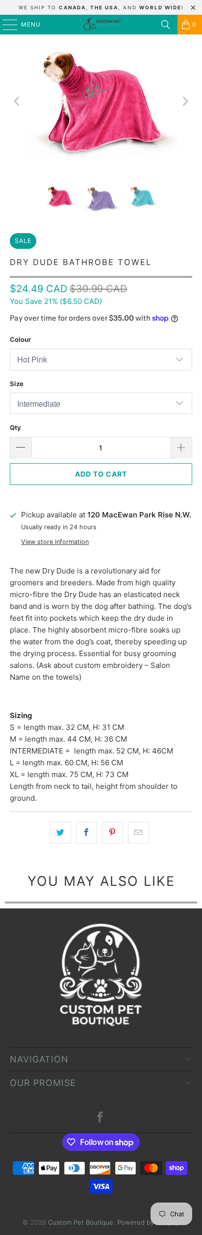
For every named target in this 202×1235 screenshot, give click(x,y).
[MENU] (5, 24)
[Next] (185, 101)
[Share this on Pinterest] (112, 832)
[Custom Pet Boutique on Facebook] (100, 1118)
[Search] (165, 24)
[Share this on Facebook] (86, 832)
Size (17, 384)
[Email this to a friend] (138, 832)
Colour (20, 339)
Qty (15, 427)
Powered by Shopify (148, 1222)
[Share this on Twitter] (60, 832)
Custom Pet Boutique (80, 1222)
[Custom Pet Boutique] (101, 24)
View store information (55, 541)
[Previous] (17, 101)
